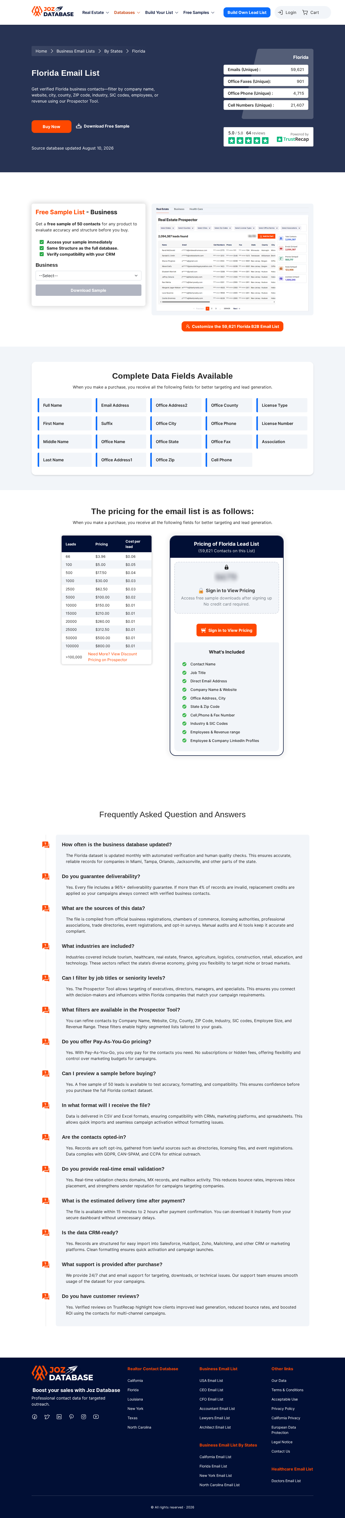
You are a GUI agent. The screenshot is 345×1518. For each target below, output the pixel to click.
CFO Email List (211, 1399)
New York (135, 1408)
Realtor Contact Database (153, 1368)
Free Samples (196, 12)
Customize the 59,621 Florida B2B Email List (235, 326)
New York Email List (216, 1475)
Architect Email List (215, 1427)
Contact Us (281, 1451)
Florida (133, 1390)
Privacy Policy (283, 1408)
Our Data (279, 1380)
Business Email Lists (76, 51)
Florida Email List (213, 1466)
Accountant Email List (217, 1408)
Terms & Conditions (287, 1390)
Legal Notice (282, 1442)
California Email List (215, 1457)
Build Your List (159, 12)
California (135, 1380)
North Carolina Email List (220, 1485)
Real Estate (93, 12)
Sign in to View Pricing (230, 630)
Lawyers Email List (215, 1418)
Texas (132, 1418)
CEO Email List (211, 1390)
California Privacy (286, 1418)
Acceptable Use (285, 1399)
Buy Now (51, 126)
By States (113, 51)
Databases (124, 12)
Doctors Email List (286, 1481)
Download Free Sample (107, 126)
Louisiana (135, 1399)
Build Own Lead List (247, 12)
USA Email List (211, 1380)
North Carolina (139, 1427)
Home (41, 51)
